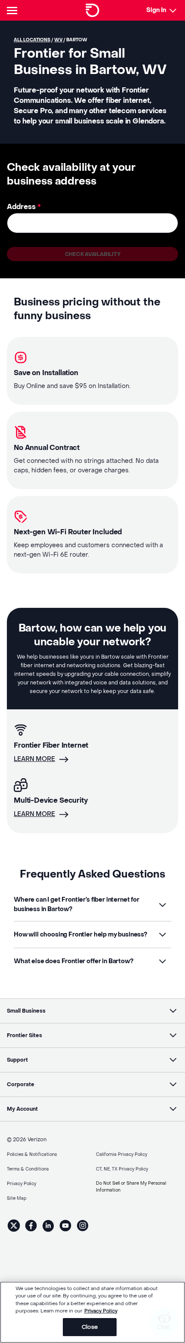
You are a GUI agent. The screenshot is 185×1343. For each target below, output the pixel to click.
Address (24, 206)
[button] (92, 904)
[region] (92, 1312)
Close (90, 1327)
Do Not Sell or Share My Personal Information (131, 1186)
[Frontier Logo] (92, 10)
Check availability (92, 254)
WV (58, 40)
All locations (32, 40)
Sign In (156, 10)
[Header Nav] (14, 10)
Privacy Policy (100, 1311)
